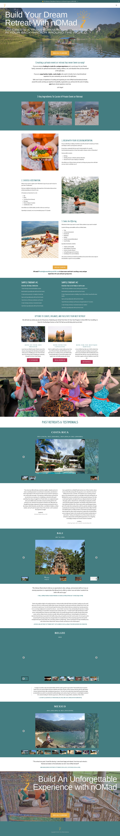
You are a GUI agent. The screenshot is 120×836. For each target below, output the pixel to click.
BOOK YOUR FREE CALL (87, 362)
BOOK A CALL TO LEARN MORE (60, 53)
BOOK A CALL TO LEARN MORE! (60, 815)
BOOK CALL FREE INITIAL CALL (60, 360)
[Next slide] (96, 457)
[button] (24, 478)
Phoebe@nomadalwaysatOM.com (49, 271)
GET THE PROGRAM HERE (33, 360)
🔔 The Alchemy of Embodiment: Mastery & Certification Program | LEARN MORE (59, 1)
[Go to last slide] (23, 457)
